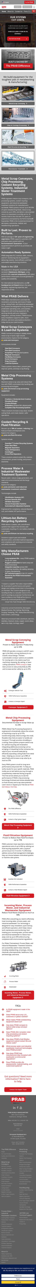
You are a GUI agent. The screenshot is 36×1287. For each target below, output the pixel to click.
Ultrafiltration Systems (6, 1230)
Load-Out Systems (11, 363)
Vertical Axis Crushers (24, 1166)
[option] (18, 29)
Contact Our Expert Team (18, 1089)
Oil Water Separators (6, 1243)
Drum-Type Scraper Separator (27, 1200)
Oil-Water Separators (12, 502)
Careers (3, 1262)
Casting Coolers (5, 1188)
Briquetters (9, 405)
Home (4, 11)
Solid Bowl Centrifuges (24, 1207)
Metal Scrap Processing (23, 1150)
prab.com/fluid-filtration (13, 435)
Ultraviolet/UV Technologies (8, 1241)
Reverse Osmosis (5, 1232)
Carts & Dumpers (23, 1179)
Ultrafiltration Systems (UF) (14, 497)
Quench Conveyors (6, 1185)
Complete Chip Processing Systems (17, 407)
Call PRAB (30, 2)
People (3, 1151)
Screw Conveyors (11, 359)
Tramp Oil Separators (12, 450)
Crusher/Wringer (11, 403)
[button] (18, 1010)
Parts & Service (27, 7)
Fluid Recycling (24, 1188)
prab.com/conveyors (11, 340)
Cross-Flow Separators (13, 454)
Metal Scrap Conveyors (5, 1163)
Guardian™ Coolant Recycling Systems (19, 443)
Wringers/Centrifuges (24, 1164)
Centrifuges (9, 452)
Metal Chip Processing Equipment (18, 825)
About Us (10, 11)
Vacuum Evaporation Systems (15, 504)
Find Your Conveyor (6, 1166)
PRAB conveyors (21, 664)
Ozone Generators (6, 1239)
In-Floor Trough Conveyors (7, 1194)
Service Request (23, 1217)
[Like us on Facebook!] (17, 1108)
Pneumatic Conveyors (6, 1183)
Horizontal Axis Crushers (22, 399)
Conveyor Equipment (17, 707)
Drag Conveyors (11, 361)
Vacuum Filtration (23, 1203)
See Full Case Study (14, 39)
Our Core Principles (6, 1154)
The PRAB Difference (8, 1149)
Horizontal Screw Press (25, 1181)
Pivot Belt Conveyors (12, 350)
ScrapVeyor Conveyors (6, 1177)
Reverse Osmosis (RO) (13, 499)
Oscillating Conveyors (13, 357)
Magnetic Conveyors (12, 355)
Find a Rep (27, 11)
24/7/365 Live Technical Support (25, 1214)
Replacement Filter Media (25, 1209)
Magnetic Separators (12, 448)
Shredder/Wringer (11, 401)
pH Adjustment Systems (7, 1228)
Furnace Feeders (5, 1190)
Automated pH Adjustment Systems (17, 506)
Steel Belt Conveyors (12, 348)
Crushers (8, 399)
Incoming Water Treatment (8, 1218)
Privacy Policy (22, 1224)
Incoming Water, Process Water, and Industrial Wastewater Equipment (18, 995)
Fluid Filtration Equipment (17, 896)
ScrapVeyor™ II (10, 352)
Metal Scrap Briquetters (25, 1162)
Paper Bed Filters (11, 445)
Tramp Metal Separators (25, 1175)
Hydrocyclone (22, 1205)
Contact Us (17, 7)
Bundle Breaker (23, 1184)
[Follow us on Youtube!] (21, 1108)
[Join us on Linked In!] (14, 1108)
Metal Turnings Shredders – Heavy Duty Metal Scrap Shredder (26, 1171)
